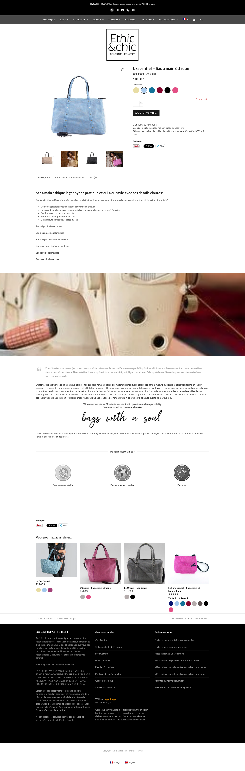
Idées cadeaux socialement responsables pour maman (181, 667)
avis (153, 74)
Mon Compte (101, 653)
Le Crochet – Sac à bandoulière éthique (56, 618)
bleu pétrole (168, 131)
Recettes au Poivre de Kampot (169, 680)
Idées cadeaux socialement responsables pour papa (180, 674)
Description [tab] (44, 177)
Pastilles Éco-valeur (104, 667)
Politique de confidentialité (108, 674)
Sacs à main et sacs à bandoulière (168, 128)
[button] (194, 19)
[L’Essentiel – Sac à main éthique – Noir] (92, 159)
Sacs (148, 128)
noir (202, 131)
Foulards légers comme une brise (170, 647)
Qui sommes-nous (104, 680)
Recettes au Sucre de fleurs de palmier (173, 687)
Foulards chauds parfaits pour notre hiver (175, 640)
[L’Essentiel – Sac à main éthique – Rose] (114, 159)
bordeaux (179, 131)
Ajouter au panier (146, 113)
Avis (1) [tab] (93, 177)
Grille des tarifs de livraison (108, 647)
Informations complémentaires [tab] (69, 177)
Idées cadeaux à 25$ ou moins (169, 653)
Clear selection (202, 99)
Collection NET (192, 131)
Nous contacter (102, 660)
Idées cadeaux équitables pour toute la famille (177, 660)
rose (135, 134)
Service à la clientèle (105, 687)
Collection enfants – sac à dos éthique (188, 618)
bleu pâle (156, 131)
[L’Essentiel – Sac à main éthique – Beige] (47, 159)
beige (148, 131)
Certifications (101, 640)
